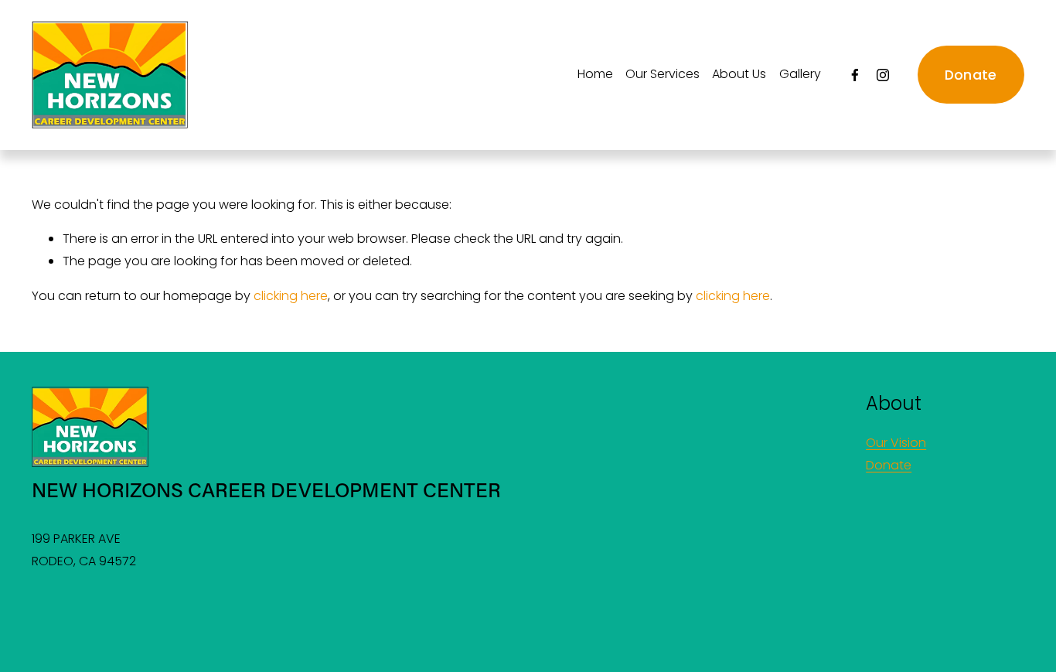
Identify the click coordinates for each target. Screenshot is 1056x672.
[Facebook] (855, 75)
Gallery (800, 74)
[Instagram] (883, 75)
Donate (971, 74)
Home (595, 74)
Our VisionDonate (896, 454)
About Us (739, 74)
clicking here (291, 296)
